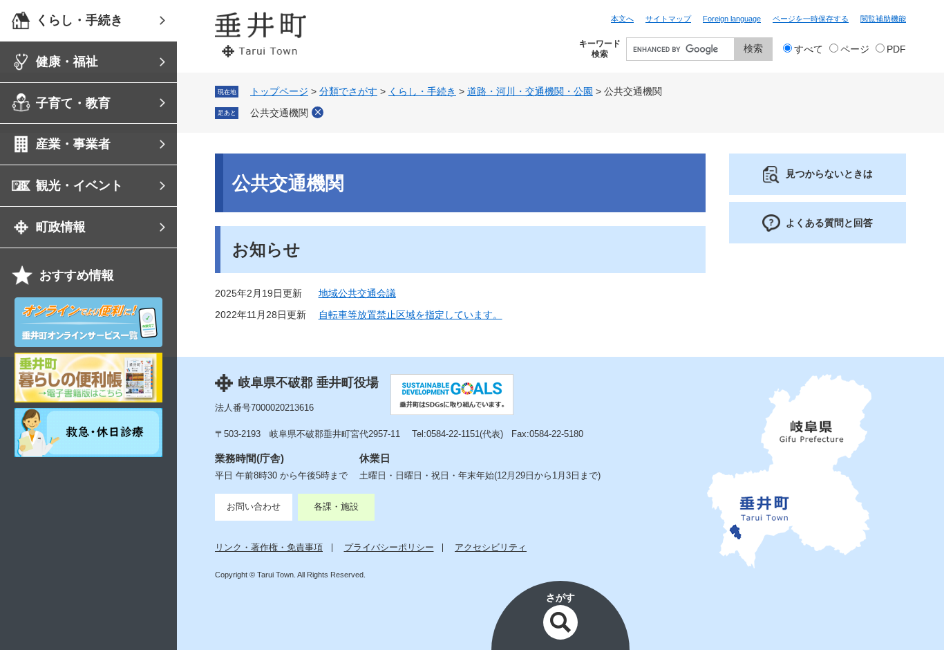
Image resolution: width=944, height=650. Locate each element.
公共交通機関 (279, 113)
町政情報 (61, 227)
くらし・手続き (79, 20)
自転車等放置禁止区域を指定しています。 (410, 315)
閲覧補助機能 (883, 19)
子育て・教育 (73, 103)
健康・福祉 (67, 61)
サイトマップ (668, 19)
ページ (854, 49)
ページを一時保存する (811, 19)
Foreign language (732, 19)
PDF (896, 49)
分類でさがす (348, 91)
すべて (808, 49)
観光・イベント (79, 185)
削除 (317, 112)
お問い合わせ (254, 506)
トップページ (279, 91)
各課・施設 (336, 506)
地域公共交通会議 (357, 293)
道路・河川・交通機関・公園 (530, 91)
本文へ (622, 19)
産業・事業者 (73, 144)
